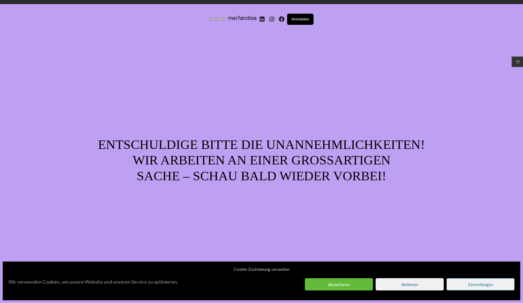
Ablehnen (409, 284)
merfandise (242, 18)
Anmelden (300, 19)
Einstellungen (480, 284)
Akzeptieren (339, 284)
